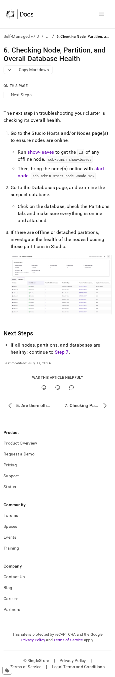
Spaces (10, 526)
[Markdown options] (9, 70)
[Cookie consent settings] (7, 670)
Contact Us (14, 576)
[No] (58, 387)
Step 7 (62, 352)
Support (11, 475)
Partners (12, 609)
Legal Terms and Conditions (78, 666)
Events (10, 537)
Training (11, 548)
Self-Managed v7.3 (21, 36)
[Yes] (44, 387)
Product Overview (20, 443)
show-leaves (40, 152)
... (48, 36)
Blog (8, 587)
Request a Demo (19, 454)
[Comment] (71, 387)
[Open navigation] (101, 14)
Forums (11, 515)
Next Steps (21, 94)
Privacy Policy (33, 640)
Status (10, 486)
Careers (11, 598)
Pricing (10, 465)
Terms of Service (68, 640)
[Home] (19, 14)
